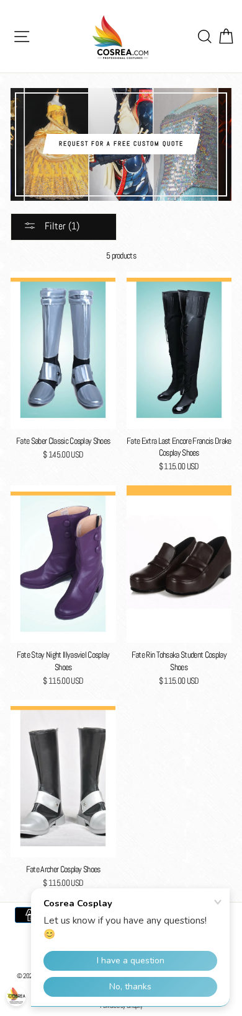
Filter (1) (60, 225)
